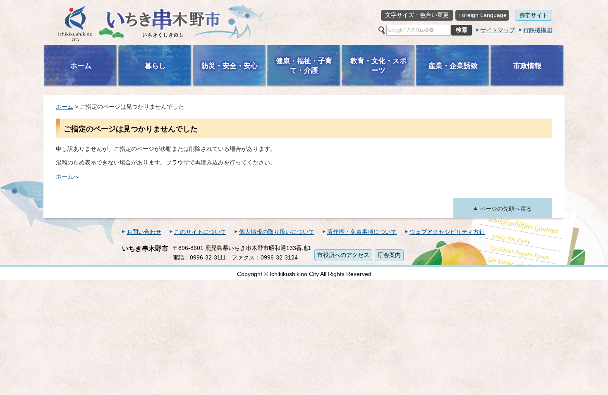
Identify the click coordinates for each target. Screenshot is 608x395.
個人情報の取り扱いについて (276, 231)
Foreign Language (482, 15)
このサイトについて (200, 231)
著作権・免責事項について (362, 231)
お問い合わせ (144, 231)
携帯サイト (533, 15)
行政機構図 (537, 30)
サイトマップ (497, 30)
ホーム (64, 106)
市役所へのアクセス (343, 255)
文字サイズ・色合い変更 (417, 15)
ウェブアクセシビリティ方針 (447, 231)
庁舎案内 (389, 255)
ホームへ (67, 176)
